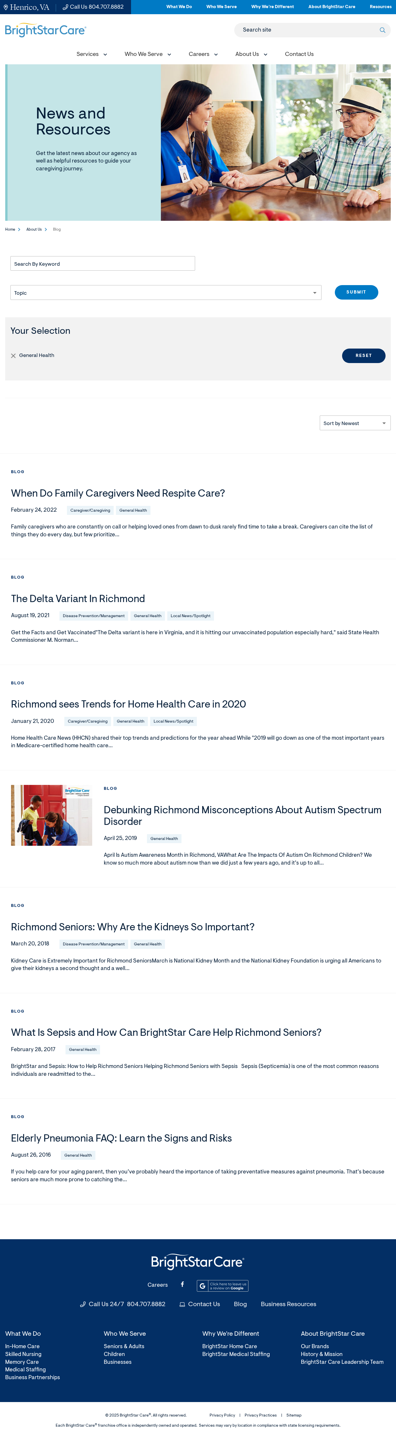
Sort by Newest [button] (341, 423)
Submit (356, 292)
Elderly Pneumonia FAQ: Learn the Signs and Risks (121, 1139)
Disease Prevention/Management (94, 616)
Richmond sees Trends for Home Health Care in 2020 (128, 705)
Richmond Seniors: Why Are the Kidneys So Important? (133, 928)
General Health (133, 511)
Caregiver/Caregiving (90, 511)
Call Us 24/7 (127, 1305)
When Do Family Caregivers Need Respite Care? (118, 494)
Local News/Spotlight (190, 616)
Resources (381, 9)
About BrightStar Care (331, 9)
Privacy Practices (261, 1416)
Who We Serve (221, 9)
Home (10, 230)
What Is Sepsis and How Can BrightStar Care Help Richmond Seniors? (166, 1033)
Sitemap (293, 1416)
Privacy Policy (222, 1416)
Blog (18, 472)
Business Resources (288, 1305)
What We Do (179, 9)
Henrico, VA (29, 7)
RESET (364, 356)
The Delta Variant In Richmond (78, 600)
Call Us (97, 7)
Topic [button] (20, 293)
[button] (90, 55)
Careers (158, 1285)
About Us (34, 230)
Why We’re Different (272, 9)
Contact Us (204, 1305)
